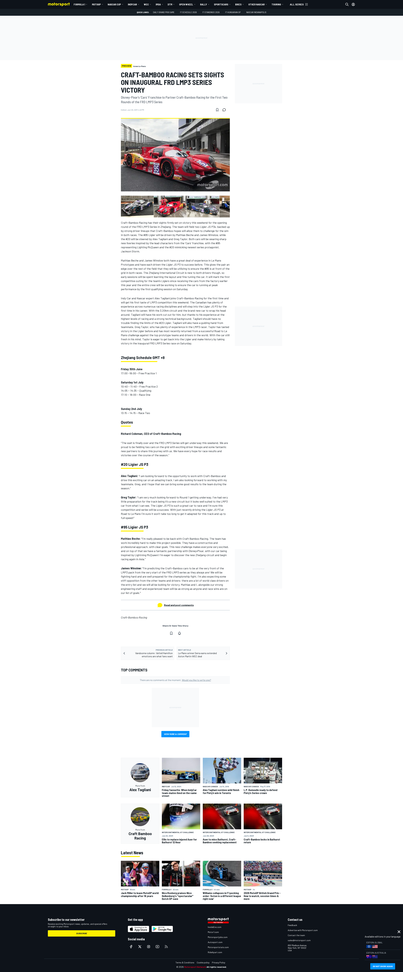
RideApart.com (215, 952)
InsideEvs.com (214, 927)
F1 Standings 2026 (211, 12)
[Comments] (225, 110)
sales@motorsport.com (299, 940)
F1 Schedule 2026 (188, 12)
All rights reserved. (217, 967)
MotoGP (96, 4)
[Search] (347, 4)
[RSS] (166, 946)
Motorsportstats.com (218, 947)
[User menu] (353, 4)
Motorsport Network (195, 967)
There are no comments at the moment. (175, 680)
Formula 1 (79, 4)
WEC (146, 4)
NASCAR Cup (114, 4)
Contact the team (296, 935)
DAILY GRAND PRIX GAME (163, 12)
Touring (276, 4)
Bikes (238, 4)
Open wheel (186, 4)
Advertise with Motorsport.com (303, 930)
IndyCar (132, 4)
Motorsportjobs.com (217, 937)
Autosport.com (215, 942)
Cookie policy (203, 962)
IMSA (158, 4)
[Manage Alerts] (179, 633)
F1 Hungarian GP (233, 12)
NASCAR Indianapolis (256, 12)
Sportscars (221, 4)
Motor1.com (213, 932)
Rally (203, 4)
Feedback (292, 925)
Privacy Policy (218, 962)
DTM (170, 4)
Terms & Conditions (185, 962)
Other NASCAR (256, 4)
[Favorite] (217, 110)
